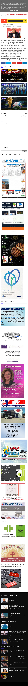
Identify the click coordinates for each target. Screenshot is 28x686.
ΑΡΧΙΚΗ (4, 21)
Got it (17, 10)
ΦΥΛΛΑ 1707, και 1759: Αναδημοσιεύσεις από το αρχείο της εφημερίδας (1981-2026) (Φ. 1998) (17, 607)
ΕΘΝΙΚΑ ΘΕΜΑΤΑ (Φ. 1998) (16, 639)
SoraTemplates (9, 683)
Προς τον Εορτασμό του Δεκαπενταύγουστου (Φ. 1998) (16, 669)
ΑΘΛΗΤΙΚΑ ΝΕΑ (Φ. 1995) (8, 107)
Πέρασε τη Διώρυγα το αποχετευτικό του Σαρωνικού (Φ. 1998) (17, 615)
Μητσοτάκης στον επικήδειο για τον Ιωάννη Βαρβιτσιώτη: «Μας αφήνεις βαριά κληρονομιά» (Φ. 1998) (17, 633)
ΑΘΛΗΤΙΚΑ (19, 26)
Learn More (12, 10)
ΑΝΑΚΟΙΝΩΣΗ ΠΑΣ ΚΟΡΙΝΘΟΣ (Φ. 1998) (12, 79)
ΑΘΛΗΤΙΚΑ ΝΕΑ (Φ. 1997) (8, 93)
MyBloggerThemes (22, 683)
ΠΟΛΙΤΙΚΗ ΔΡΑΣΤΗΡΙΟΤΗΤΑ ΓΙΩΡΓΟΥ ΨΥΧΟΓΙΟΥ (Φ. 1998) (17, 657)
